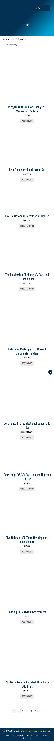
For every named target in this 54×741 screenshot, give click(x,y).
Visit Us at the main (27, 731)
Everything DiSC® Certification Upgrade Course (27, 476)
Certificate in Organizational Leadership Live (27, 425)
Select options (27, 226)
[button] (40, 8)
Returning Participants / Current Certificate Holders (27, 351)
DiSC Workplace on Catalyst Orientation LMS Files (27, 684)
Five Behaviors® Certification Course (27, 215)
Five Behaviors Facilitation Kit (27, 169)
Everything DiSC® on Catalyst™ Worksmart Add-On (27, 108)
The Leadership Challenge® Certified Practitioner (27, 276)
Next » (38, 711)
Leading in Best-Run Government (27, 611)
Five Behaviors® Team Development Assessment (27, 539)
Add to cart (27, 121)
